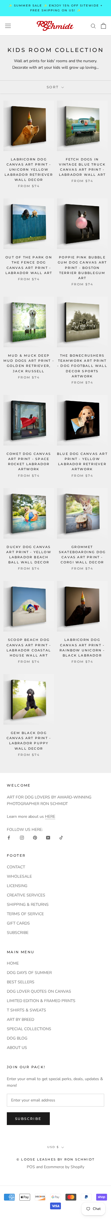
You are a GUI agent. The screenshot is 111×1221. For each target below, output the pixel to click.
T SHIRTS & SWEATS (26, 1010)
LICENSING (17, 885)
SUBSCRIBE (17, 932)
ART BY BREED (20, 1019)
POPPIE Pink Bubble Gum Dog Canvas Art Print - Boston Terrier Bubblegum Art (82, 267)
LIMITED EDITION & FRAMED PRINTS (41, 1000)
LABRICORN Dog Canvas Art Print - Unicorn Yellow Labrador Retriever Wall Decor (29, 169)
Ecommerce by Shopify (64, 1167)
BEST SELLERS (20, 982)
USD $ (53, 1147)
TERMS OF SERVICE (25, 914)
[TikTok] (61, 837)
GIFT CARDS (18, 923)
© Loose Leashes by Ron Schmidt (55, 1159)
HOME (13, 963)
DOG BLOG (17, 1038)
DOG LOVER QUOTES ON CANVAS (39, 991)
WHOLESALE (19, 876)
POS (31, 1167)
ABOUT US (17, 1047)
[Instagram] (22, 837)
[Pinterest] (35, 837)
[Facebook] (9, 837)
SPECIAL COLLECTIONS (29, 1029)
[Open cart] (103, 26)
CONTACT (16, 867)
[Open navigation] (8, 26)
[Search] (93, 25)
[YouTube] (48, 837)
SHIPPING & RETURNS (28, 904)
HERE (50, 816)
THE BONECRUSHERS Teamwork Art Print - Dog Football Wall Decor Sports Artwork (82, 366)
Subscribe (28, 1119)
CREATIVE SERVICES (26, 895)
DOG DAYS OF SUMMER (29, 972)
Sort (53, 87)
